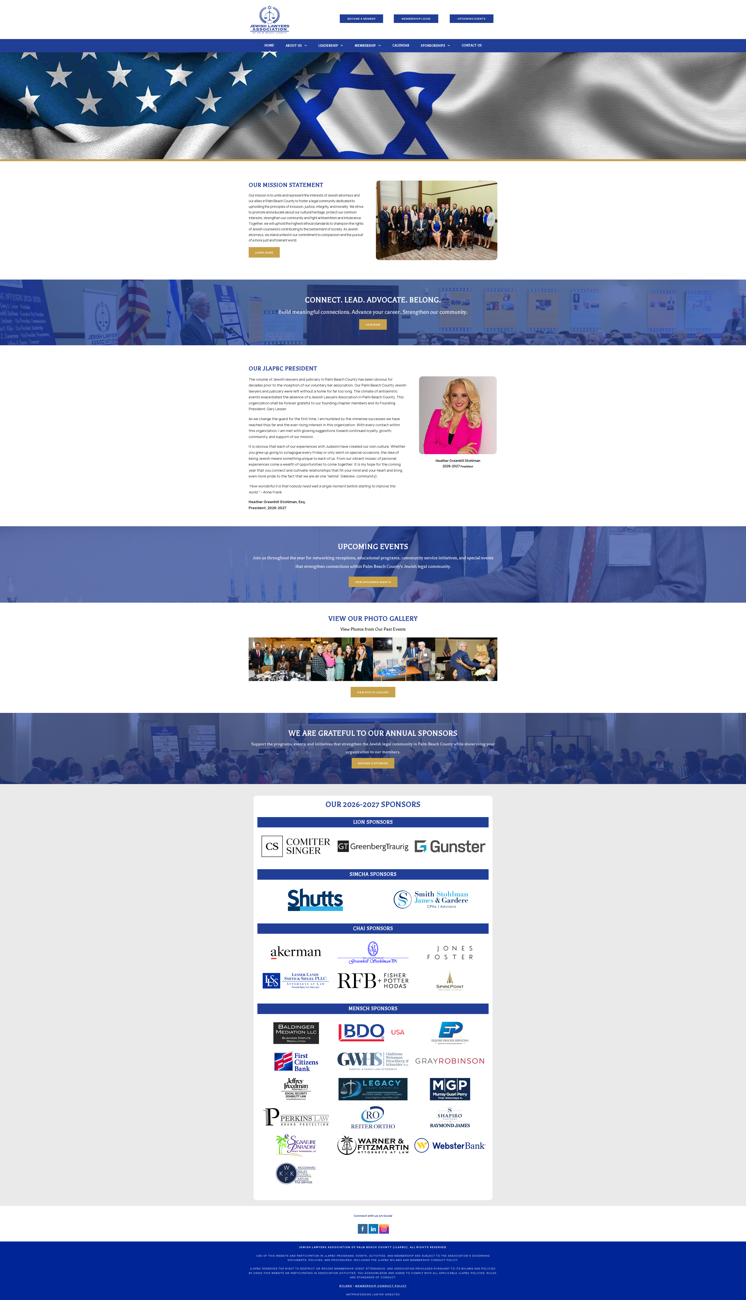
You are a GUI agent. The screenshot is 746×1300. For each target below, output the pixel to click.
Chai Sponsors (373, 928)
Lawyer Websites (386, 1294)
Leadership (328, 45)
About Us (294, 45)
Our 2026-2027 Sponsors (373, 804)
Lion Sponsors (373, 822)
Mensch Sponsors (373, 1008)
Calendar (400, 45)
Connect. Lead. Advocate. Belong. (373, 300)
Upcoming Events (373, 547)
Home (269, 45)
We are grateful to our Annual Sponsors (373, 733)
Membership (365, 45)
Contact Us (472, 45)
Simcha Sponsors (373, 874)
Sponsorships (433, 45)
